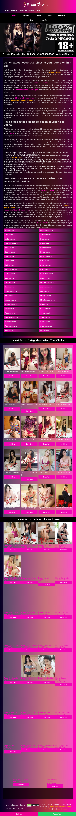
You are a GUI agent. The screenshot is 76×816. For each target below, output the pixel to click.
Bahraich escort (45, 243)
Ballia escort (44, 261)
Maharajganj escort (47, 282)
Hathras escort (45, 248)
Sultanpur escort (46, 317)
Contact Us (43, 20)
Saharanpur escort (11, 317)
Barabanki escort (11, 269)
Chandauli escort (11, 291)
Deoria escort (9, 287)
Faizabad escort (10, 313)
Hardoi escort (45, 252)
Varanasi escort (10, 322)
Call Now (19, 814)
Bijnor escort (44, 239)
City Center (9, 235)
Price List (61, 15)
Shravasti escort (46, 326)
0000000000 (36, 10)
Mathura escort (10, 239)
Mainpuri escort (10, 300)
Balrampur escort (46, 269)
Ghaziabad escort (46, 230)
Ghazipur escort (45, 309)
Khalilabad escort (46, 274)
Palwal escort (45, 304)
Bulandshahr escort (11, 243)
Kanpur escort (10, 278)
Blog (31, 20)
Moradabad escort (11, 304)
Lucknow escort (45, 330)
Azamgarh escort (46, 287)
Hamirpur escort (10, 256)
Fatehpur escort (45, 291)
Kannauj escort (45, 278)
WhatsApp (57, 814)
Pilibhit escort (9, 309)
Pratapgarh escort (11, 326)
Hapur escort (9, 261)
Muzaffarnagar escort (47, 300)
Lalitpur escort (10, 274)
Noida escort (9, 230)
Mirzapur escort (45, 295)
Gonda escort (45, 313)
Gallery (49, 15)
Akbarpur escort (45, 235)
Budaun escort (10, 265)
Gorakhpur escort (46, 256)
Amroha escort (45, 265)
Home (14, 15)
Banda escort (9, 248)
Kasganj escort (10, 282)
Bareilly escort (10, 252)
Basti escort (9, 295)
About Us (26, 15)
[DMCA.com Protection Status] (33, 805)
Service (38, 15)
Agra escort (9, 330)
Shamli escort (45, 322)
